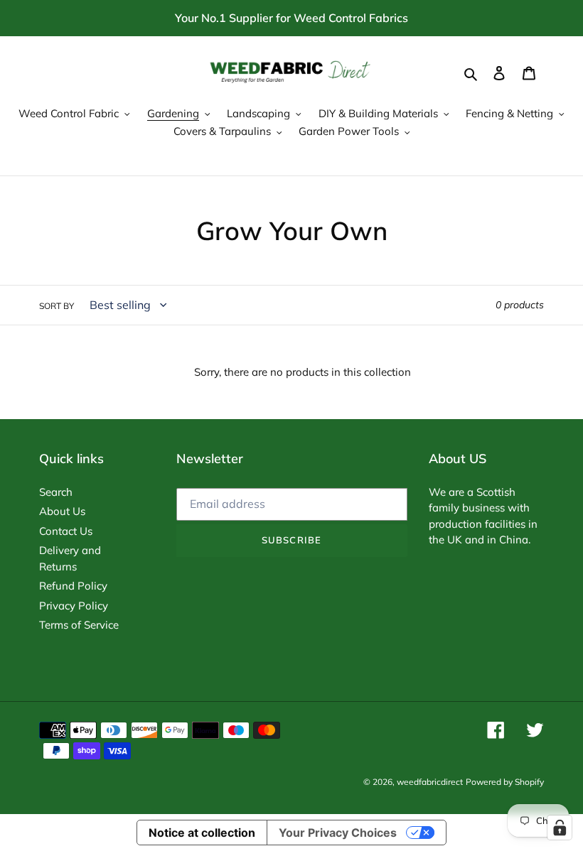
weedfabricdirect (430, 781)
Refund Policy (73, 585)
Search (56, 492)
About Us (62, 511)
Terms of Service (79, 625)
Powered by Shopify (505, 781)
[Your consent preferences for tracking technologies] (559, 827)
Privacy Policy (73, 605)
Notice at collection (202, 832)
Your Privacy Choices (338, 832)
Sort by (56, 305)
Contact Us (65, 531)
